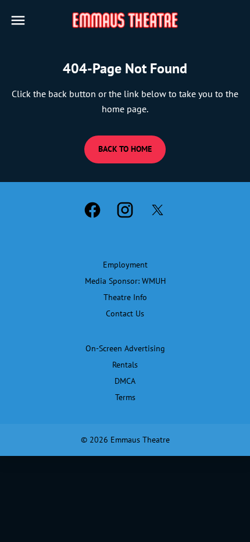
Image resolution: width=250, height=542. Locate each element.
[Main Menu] (18, 20)
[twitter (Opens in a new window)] (157, 210)
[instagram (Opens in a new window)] (125, 210)
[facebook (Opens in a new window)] (92, 210)
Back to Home (125, 149)
